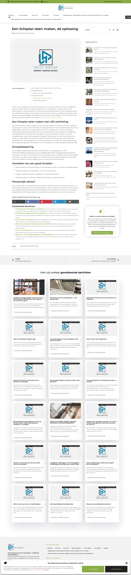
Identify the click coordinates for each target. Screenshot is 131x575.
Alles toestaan (93, 569)
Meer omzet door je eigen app (24, 339)
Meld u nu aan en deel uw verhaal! (102, 216)
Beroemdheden (76, 548)
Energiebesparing (36, 90)
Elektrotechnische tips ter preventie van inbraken (101, 298)
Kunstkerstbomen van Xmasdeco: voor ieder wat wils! (64, 339)
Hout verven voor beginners (96, 339)
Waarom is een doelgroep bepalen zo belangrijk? (34, 234)
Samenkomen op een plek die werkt (104, 138)
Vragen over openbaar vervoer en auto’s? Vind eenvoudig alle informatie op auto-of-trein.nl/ (101, 423)
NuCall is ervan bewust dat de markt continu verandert (26, 463)
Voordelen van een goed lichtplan (41, 93)
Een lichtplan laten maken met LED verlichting (46, 88)
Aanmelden (97, 548)
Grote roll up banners (24, 230)
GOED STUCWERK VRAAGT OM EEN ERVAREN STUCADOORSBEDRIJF (63, 422)
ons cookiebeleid (38, 569)
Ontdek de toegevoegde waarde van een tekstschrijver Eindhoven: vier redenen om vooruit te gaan (28, 299)
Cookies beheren (116, 569)
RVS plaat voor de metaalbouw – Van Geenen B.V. (63, 298)
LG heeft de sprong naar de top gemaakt (31, 213)
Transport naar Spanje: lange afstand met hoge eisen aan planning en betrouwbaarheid (106, 149)
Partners (11, 15)
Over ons (35, 15)
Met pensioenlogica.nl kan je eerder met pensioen (65, 381)
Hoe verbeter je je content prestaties (104, 109)
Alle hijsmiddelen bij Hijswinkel (61, 504)
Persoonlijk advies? (37, 95)
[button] (126, 563)
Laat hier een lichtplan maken (51, 117)
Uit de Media (87, 548)
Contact (56, 15)
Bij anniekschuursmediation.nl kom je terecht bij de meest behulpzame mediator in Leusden (27, 423)
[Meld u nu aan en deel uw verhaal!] (102, 210)
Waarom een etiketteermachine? (98, 504)
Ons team (45, 15)
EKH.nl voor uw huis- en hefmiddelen (27, 504)
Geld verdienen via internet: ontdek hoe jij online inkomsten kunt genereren (36, 19)
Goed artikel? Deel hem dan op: (42, 98)
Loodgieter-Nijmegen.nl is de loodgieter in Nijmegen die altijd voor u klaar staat (64, 463)
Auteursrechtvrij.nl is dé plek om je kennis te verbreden (26, 381)
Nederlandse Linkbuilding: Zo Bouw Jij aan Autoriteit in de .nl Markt (86, 15)
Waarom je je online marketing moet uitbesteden (34, 224)
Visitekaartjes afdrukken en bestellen (30, 209)
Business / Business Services (24, 33)
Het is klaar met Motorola (25, 219)
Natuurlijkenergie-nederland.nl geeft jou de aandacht (100, 463)
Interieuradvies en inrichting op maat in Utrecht (101, 381)
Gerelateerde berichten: (40, 100)
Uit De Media (23, 15)
